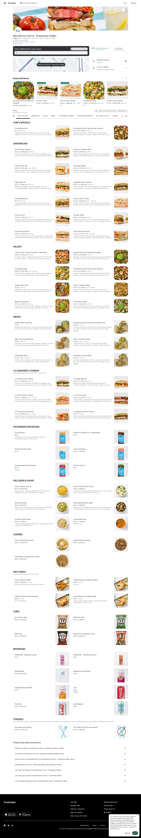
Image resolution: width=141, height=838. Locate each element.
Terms (94, 825)
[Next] (126, 78)
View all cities (108, 805)
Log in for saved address (80, 49)
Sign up (133, 3)
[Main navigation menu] (4, 3)
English (108, 812)
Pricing (102, 825)
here (118, 829)
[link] (119, 10)
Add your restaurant (77, 809)
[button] (70, 748)
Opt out (127, 833)
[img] (51, 65)
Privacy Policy (84, 825)
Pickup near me (109, 809)
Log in (125, 3)
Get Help (73, 802)
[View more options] (123, 10)
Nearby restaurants (111, 802)
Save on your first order (78, 816)
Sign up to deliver (76, 812)
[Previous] (122, 78)
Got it (135, 833)
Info (54, 38)
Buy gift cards (75, 805)
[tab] (23, 115)
